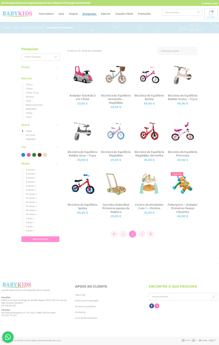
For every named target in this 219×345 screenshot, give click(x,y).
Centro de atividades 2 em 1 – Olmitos (149, 206)
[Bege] (45, 155)
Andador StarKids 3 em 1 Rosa (82, 97)
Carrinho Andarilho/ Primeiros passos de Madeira (116, 208)
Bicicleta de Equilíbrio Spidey (82, 206)
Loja (15, 28)
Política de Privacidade (86, 301)
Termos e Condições (85, 306)
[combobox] (178, 51)
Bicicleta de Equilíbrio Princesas (182, 153)
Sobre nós (80, 295)
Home (6, 28)
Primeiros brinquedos (32, 28)
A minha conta (210, 3)
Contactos (80, 312)
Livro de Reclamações (86, 318)
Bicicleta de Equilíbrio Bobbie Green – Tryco (182, 97)
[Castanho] (40, 155)
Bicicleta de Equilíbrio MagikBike (116, 153)
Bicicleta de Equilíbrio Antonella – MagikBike (116, 99)
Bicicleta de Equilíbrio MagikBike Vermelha (149, 153)
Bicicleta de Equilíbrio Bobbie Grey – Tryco (82, 153)
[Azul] (23, 155)
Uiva (58, 340)
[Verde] (34, 155)
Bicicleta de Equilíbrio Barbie (149, 97)
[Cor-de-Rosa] (29, 155)
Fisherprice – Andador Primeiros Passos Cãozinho (183, 208)
